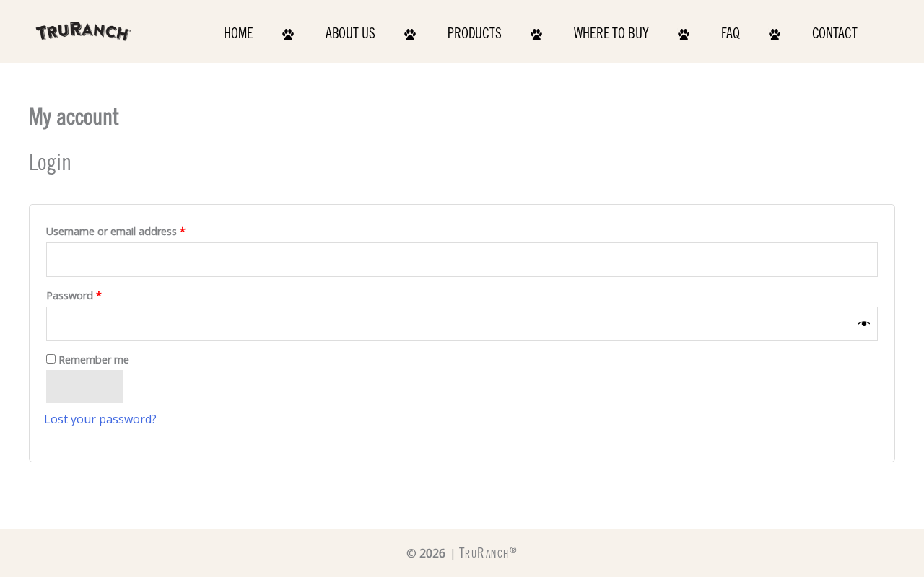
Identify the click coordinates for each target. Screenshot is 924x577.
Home (238, 35)
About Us (350, 35)
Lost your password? (100, 419)
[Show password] (864, 323)
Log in (85, 387)
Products (475, 35)
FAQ (730, 35)
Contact (835, 35)
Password (95, 294)
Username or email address (136, 229)
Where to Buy (611, 35)
